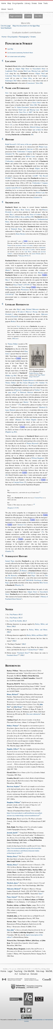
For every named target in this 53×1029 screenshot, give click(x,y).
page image (12, 392)
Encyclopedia (17, 3)
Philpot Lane (43, 147)
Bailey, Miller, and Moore (38, 629)
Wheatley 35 (19, 585)
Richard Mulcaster (32, 309)
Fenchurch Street (23, 653)
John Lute (30, 149)
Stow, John (10, 930)
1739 (11, 130)
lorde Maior (28, 251)
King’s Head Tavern (23, 209)
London (25, 241)
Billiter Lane (30, 156)
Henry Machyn (20, 234)
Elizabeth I (9, 314)
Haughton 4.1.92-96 (13, 508)
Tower (24, 287)
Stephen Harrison (33, 373)
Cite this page (6, 26)
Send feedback (6, 28)
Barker (13, 321)
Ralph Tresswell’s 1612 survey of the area (18, 144)
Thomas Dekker (13, 344)
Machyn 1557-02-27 (24, 256)
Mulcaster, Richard (13, 889)
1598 (46, 458)
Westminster (25, 289)
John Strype (18, 707)
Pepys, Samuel (12, 897)
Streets (33, 37)
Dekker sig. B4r (11, 375)
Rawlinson (37, 580)
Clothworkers (9, 161)
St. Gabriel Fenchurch (22, 107)
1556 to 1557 (24, 183)
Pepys (33, 575)
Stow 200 (39, 83)
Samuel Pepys (10, 561)
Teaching (18, 971)
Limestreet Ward (10, 76)
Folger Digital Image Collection (37, 375)
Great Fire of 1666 (25, 112)
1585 (46, 151)
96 (32, 134)
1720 (35, 124)
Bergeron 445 (33, 383)
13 (11, 124)
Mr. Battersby (12, 575)
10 (34, 504)
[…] (13, 100)
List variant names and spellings (16, 56)
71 (42, 532)
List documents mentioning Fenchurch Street (20, 53)
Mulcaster (44, 314)
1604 (6, 356)
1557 (46, 231)
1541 (36, 149)
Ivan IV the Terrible (16, 621)
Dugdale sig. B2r (11, 432)
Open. (40, 893)
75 (19, 405)
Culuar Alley (27, 78)
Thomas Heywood (32, 443)
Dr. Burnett (23, 570)
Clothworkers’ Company (24, 151)
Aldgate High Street (22, 68)
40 (6, 475)
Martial (25, 402)
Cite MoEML (29, 971)
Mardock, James (12, 883)
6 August (44, 573)
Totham (9, 245)
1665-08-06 (29, 580)
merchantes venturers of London (24, 245)
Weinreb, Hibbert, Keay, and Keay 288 (21, 217)
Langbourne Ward (11, 71)
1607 (40, 443)
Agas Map (10, 49)
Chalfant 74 (43, 383)
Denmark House (16, 229)
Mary (7, 287)
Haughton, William (13, 802)
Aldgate (37, 168)
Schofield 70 (10, 154)
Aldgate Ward (40, 73)
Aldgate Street (32, 592)
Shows (34, 3)
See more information (33, 714)
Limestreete (31, 83)
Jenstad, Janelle (12, 833)
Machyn (40, 273)
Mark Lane (27, 71)
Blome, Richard (12, 694)
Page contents (15, 16)
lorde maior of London (28, 249)
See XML (38, 16)
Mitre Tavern (43, 582)
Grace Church (17, 285)
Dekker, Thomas (12, 725)
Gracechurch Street (39, 68)
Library (27, 3)
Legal (10, 971)
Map (9, 3)
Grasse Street (36, 102)
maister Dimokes (36, 253)
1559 (27, 891)
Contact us (24, 974)
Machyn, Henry (12, 856)
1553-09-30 (9, 294)
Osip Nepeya (14, 614)
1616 (20, 807)
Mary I (12, 214)
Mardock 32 (43, 407)
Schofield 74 (37, 197)
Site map (40, 971)
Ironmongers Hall (11, 80)
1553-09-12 (27, 285)
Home (3, 3)
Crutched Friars (18, 482)
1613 (43, 796)
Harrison (18, 390)
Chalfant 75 (38, 390)
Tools (45, 3)
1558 (6, 197)
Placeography (24, 37)
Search (10, 9)
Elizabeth (14, 316)
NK (13, 626)
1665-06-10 (31, 573)
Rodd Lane (22, 110)
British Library (35, 127)
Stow (40, 3)
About (3, 9)
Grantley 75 (9, 551)
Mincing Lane (36, 71)
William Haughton (37, 458)
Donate (34, 974)
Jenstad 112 (21, 525)
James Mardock (10, 410)
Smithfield (42, 247)
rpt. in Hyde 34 (38, 130)
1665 (32, 563)
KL (20, 614)
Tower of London (35, 214)
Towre (18, 326)
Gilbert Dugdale (31, 419)
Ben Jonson (23, 383)
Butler (8, 270)
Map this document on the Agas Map (26, 26)
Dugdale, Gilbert (12, 749)
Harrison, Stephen (13, 786)
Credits (28, 16)
